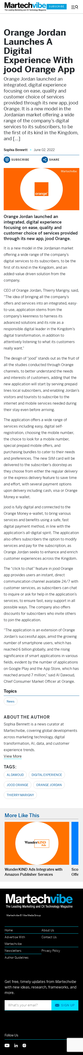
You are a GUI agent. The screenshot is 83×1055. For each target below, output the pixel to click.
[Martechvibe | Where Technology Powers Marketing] (23, 6)
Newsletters (13, 951)
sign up (68, 1005)
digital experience (47, 775)
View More (13, 756)
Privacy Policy (51, 951)
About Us (48, 930)
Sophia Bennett (16, 150)
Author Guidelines (17, 958)
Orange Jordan (49, 785)
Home (9, 930)
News (11, 701)
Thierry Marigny (20, 795)
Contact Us (49, 937)
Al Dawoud (15, 775)
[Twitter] (9, 1045)
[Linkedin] (18, 1045)
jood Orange (17, 785)
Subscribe (56, 6)
